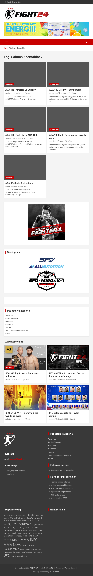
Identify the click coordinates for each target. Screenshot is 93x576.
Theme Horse (70, 568)
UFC (7, 556)
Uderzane (9, 324)
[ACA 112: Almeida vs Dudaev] (25, 74)
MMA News (13, 545)
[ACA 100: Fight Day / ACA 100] (25, 119)
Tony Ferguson (27, 552)
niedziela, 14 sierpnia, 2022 (59, 379)
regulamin (10, 474)
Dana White (31, 518)
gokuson (26, 379)
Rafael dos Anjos (25, 549)
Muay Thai (26, 545)
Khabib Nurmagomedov (13, 536)
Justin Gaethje (22, 533)
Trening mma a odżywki (60, 482)
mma (7, 540)
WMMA (13, 556)
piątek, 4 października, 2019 (59, 93)
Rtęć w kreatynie (57, 488)
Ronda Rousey (36, 549)
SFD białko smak (58, 495)
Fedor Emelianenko (37, 521)
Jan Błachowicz (9, 530)
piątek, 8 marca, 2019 (13, 186)
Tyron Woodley (37, 552)
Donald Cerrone (15, 521)
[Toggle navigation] (7, 42)
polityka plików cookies (16, 471)
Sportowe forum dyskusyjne (62, 470)
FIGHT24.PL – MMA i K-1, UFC (41, 568)
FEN (5, 525)
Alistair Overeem (9, 515)
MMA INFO (29, 540)
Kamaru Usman (38, 533)
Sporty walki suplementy (61, 492)
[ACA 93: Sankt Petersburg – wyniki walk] (68, 119)
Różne (7, 333)
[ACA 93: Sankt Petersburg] (25, 167)
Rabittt (73, 379)
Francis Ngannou (13, 528)
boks (37, 515)
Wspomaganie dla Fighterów (16, 330)
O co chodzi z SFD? (59, 498)
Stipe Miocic (8, 552)
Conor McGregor (17, 518)
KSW (35, 536)
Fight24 (12, 524)
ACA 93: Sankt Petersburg (19, 183)
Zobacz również (14, 341)
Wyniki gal (54, 84)
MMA (15, 540)
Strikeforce (16, 552)
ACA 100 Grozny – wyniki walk (65, 89)
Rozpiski (9, 84)
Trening (8, 327)
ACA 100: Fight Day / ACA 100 (21, 135)
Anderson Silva (21, 515)
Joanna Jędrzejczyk (21, 530)
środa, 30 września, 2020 (14, 93)
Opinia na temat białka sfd (61, 485)
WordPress (54, 572)
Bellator (31, 515)
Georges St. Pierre (25, 528)
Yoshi (28, 93)
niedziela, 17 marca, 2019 (59, 141)
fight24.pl (25, 524)
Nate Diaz (34, 545)
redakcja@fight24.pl (17, 459)
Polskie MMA (11, 548)
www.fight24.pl (22, 556)
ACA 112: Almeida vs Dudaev (20, 89)
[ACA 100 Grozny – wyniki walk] (68, 74)
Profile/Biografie (11, 318)
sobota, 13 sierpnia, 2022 (14, 419)
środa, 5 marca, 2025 (13, 379)
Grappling (9, 321)
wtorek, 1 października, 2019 (16, 138)
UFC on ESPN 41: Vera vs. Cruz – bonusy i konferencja (66, 375)
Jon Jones (33, 530)
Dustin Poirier (26, 521)
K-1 (29, 533)
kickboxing (27, 536)
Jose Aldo (14, 533)
